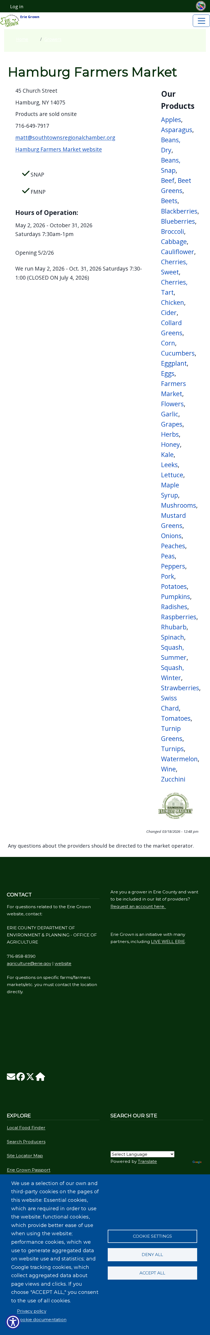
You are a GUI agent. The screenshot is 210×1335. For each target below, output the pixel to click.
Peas (168, 556)
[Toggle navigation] (201, 21)
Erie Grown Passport (28, 1169)
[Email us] (11, 1078)
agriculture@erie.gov (29, 963)
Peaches (173, 545)
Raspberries (178, 616)
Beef (167, 180)
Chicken (172, 302)
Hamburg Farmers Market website (58, 149)
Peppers (173, 566)
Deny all (152, 1254)
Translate (147, 1161)
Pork (167, 576)
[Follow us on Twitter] (30, 1078)
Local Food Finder (26, 1127)
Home (22, 39)
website (63, 963)
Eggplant (174, 363)
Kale (167, 454)
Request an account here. (138, 906)
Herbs (170, 434)
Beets (169, 200)
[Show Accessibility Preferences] (13, 1322)
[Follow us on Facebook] (20, 1078)
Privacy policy (31, 1311)
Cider (169, 312)
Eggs (167, 373)
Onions (171, 535)
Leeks (169, 464)
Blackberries (179, 211)
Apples (171, 119)
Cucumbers (178, 353)
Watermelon (179, 758)
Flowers (172, 403)
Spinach (172, 637)
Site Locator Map (25, 1155)
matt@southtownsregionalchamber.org (65, 137)
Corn (168, 343)
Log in (16, 7)
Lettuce (172, 474)
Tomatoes (176, 718)
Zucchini (173, 779)
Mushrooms (178, 505)
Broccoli (172, 231)
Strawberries (180, 687)
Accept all (152, 1273)
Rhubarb (173, 627)
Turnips (172, 748)
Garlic (169, 414)
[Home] (40, 1078)
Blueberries (178, 221)
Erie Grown (29, 17)
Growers (53, 39)
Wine (168, 769)
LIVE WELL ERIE (168, 941)
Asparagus (176, 129)
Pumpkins (175, 596)
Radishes (174, 606)
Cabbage (174, 241)
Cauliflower (177, 251)
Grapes (171, 424)
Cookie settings (152, 1236)
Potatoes (174, 586)
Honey (170, 444)
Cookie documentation (41, 1319)
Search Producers (26, 1141)
